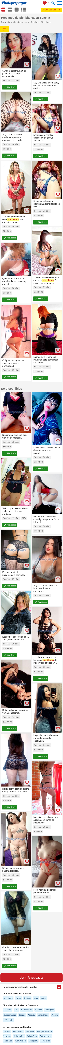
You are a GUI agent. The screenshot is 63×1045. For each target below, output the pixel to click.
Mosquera (8, 998)
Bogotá (27, 998)
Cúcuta (31, 1015)
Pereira (54, 1015)
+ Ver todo (8, 1020)
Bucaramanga (10, 1015)
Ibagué (22, 1015)
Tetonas (7, 1036)
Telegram (33, 1041)
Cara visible (20, 1041)
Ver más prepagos (32, 977)
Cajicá (43, 998)
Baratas (7, 1031)
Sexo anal (8, 1041)
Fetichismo (18, 1031)
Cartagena (49, 1009)
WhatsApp (32, 1036)
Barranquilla (26, 1009)
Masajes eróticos (44, 1031)
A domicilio (18, 1036)
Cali (16, 1009)
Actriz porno (45, 1036)
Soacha (38, 1009)
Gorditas (30, 1031)
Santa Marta (43, 1015)
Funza (18, 998)
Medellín (8, 1009)
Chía (36, 998)
